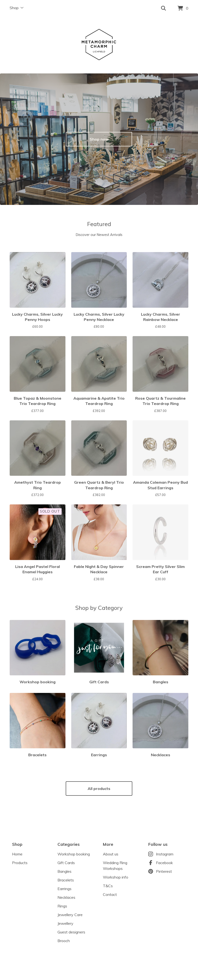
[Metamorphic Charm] (99, 45)
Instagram (164, 854)
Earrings (64, 888)
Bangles (64, 871)
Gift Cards (66, 862)
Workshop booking (73, 854)
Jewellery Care (70, 914)
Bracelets (65, 880)
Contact (110, 894)
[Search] (163, 8)
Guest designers (71, 932)
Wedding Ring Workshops (115, 865)
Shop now (99, 139)
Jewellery (65, 923)
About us (110, 854)
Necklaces (66, 897)
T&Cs (108, 885)
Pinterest (164, 871)
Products (20, 862)
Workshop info (115, 877)
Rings (62, 906)
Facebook (164, 862)
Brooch (63, 940)
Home (17, 854)
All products (99, 788)
